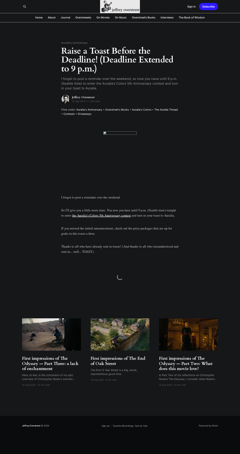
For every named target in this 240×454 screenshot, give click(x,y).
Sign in (191, 6)
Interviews (167, 17)
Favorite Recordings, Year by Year (130, 425)
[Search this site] (24, 6)
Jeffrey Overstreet (83, 97)
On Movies (103, 17)
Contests (69, 113)
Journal (65, 17)
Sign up (105, 425)
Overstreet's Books (117, 109)
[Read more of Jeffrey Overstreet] (65, 99)
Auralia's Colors (141, 109)
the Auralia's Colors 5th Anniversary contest (101, 215)
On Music (121, 17)
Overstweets (83, 17)
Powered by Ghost (208, 425)
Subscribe (208, 6)
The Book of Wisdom (192, 17)
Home (39, 17)
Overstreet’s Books (143, 17)
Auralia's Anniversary (74, 42)
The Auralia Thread (166, 109)
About (52, 17)
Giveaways (84, 113)
